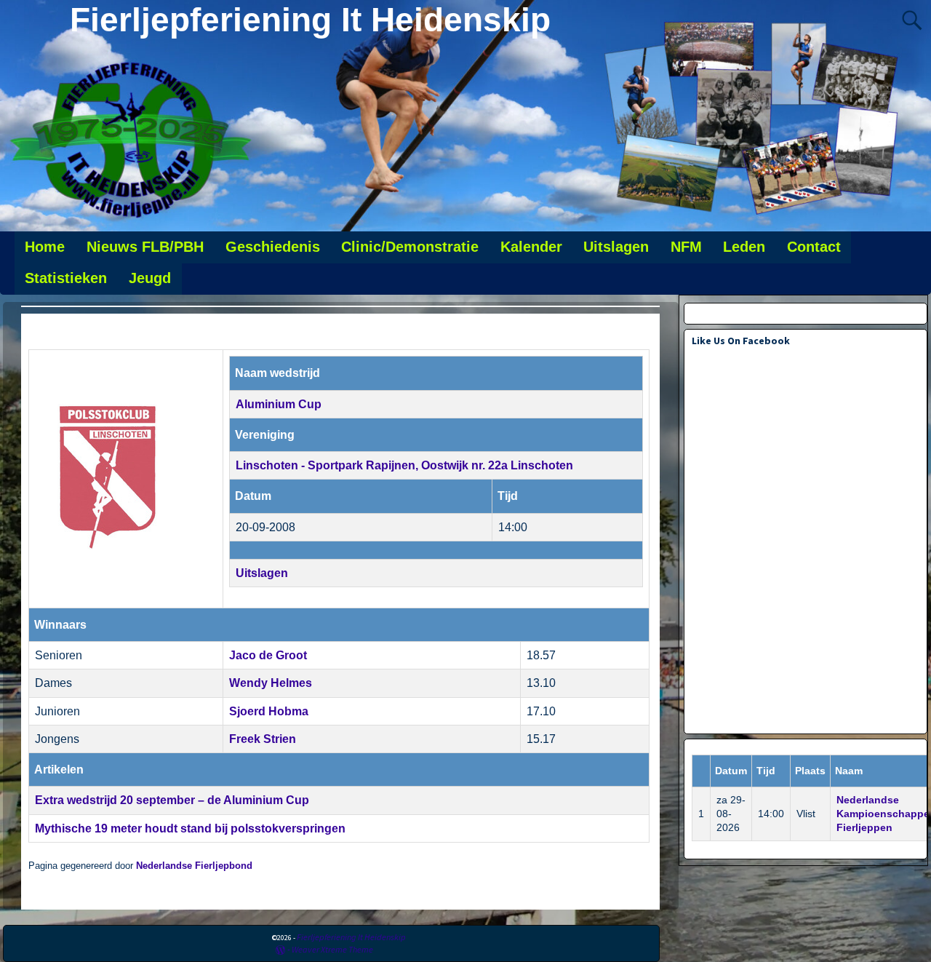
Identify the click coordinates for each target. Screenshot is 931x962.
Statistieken (66, 278)
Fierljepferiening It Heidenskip (310, 20)
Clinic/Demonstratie (410, 247)
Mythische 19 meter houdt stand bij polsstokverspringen (190, 828)
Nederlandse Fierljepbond (194, 866)
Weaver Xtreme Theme (332, 949)
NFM (686, 247)
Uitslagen (616, 247)
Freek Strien (262, 739)
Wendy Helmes (270, 683)
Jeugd (150, 278)
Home (45, 247)
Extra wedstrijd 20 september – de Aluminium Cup (172, 800)
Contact (814, 247)
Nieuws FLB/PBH (145, 247)
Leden (744, 247)
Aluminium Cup (278, 404)
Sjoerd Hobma (268, 711)
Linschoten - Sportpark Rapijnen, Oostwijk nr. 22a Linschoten (404, 465)
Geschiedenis (272, 247)
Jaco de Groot (268, 655)
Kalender (531, 247)
